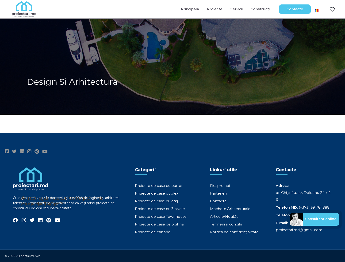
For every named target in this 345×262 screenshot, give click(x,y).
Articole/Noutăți (224, 216)
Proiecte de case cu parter (159, 185)
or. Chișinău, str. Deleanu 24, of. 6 (303, 196)
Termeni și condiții (226, 224)
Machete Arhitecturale (230, 209)
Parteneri (218, 193)
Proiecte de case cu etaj (156, 201)
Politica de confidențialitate (234, 232)
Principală (190, 9)
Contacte (295, 9)
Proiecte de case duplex (156, 193)
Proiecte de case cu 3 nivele (160, 209)
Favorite (329, 9)
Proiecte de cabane (152, 232)
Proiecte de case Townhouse (161, 216)
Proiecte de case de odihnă (159, 224)
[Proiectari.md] (24, 15)
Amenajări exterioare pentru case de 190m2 (61, 201)
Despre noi (220, 185)
